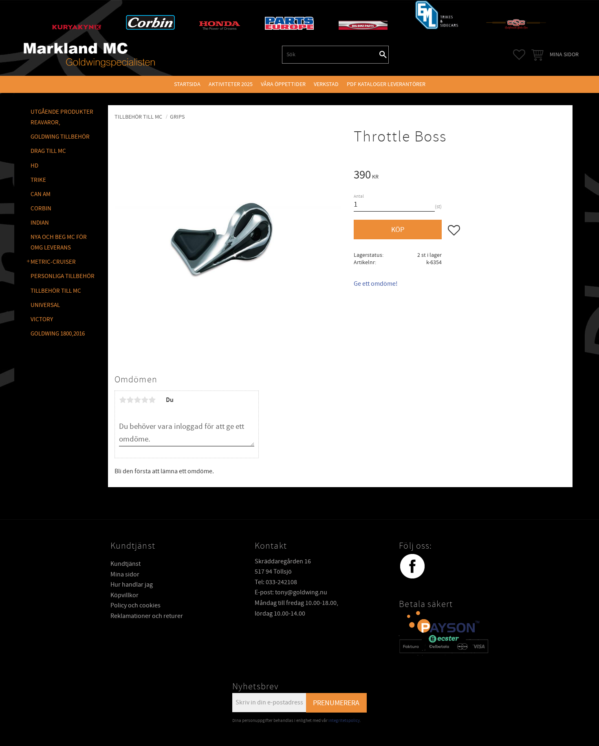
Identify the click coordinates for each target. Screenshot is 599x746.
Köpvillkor (124, 595)
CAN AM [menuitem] (41, 194)
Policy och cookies (135, 605)
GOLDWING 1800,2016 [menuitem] (58, 334)
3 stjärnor (137, 400)
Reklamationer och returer (146, 616)
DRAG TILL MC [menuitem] (48, 151)
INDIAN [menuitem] (40, 223)
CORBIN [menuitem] (41, 208)
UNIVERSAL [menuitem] (45, 305)
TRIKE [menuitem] (38, 180)
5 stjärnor (152, 400)
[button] (519, 55)
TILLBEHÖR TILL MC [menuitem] (56, 291)
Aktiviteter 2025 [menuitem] (231, 84)
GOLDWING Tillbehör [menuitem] (60, 137)
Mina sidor (124, 574)
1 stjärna (122, 400)
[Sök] (383, 54)
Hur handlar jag (131, 584)
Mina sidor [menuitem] (564, 54)
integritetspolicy (344, 720)
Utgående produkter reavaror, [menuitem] (62, 117)
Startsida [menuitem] (187, 84)
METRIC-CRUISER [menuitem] (53, 262)
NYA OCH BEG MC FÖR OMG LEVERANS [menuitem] (59, 242)
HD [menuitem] (34, 166)
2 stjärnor (130, 400)
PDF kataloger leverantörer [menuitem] (386, 84)
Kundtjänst (125, 564)
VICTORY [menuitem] (42, 319)
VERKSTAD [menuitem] (326, 84)
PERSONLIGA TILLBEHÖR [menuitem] (63, 276)
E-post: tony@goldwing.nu (291, 592)
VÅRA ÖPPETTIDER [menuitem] (283, 84)
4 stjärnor (144, 400)
